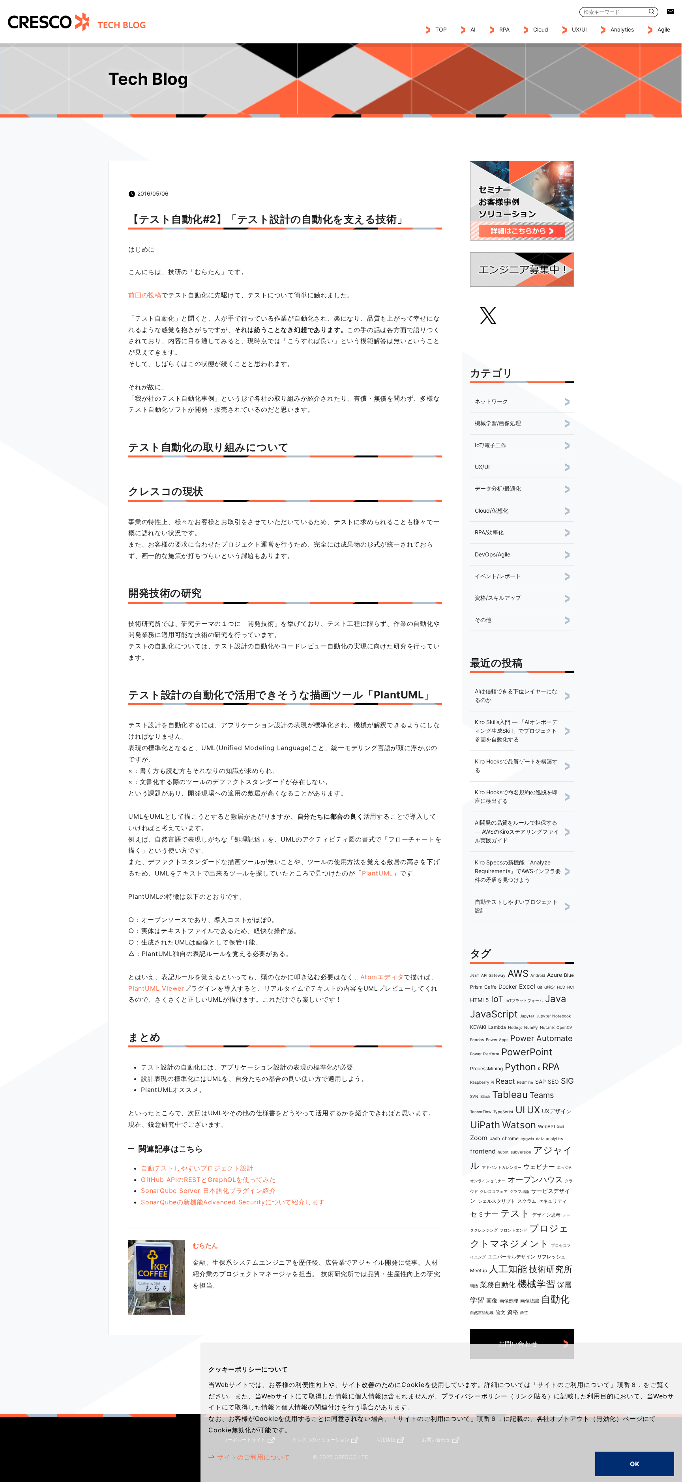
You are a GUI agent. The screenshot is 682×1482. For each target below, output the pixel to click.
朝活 (474, 1285)
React (505, 1081)
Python (520, 1067)
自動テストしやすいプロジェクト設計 (197, 1168)
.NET (474, 975)
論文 (500, 1312)
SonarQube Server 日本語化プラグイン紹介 (208, 1191)
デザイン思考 (546, 1215)
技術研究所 (550, 1269)
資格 (512, 1311)
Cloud (540, 29)
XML (561, 1126)
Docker (507, 986)
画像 (491, 1300)
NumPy (531, 1027)
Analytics (622, 29)
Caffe (490, 987)
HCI (570, 987)
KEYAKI (478, 1027)
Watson (519, 1125)
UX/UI (579, 29)
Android (537, 975)
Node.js (515, 1027)
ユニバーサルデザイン (511, 1257)
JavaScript (494, 1014)
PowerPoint (527, 1052)
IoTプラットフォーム (524, 1000)
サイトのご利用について (253, 1457)
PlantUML (377, 873)
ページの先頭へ (598, 1436)
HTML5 (479, 1000)
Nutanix (547, 1027)
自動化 (555, 1299)
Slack (485, 1096)
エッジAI (565, 1167)
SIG (567, 1081)
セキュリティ (552, 1201)
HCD (561, 987)
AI (473, 29)
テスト (515, 1213)
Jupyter (527, 1016)
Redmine (525, 1082)
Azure (554, 974)
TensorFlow (480, 1111)
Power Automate (541, 1038)
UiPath (485, 1125)
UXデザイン (556, 1111)
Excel (527, 986)
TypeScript (503, 1111)
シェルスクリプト (496, 1201)
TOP (441, 29)
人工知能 (508, 1269)
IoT (497, 999)
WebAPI (546, 1126)
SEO (553, 1081)
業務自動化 (497, 1284)
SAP (540, 1081)
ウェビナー (539, 1166)
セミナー (484, 1214)
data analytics (549, 1138)
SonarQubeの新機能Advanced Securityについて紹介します (233, 1202)
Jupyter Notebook (553, 1016)
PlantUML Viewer (156, 988)
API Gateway (493, 975)
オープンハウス (535, 1179)
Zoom (478, 1138)
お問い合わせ (670, 11)
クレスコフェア (494, 1191)
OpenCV (564, 1027)
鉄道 (524, 1312)
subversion (521, 1152)
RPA (551, 1067)
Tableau (510, 1094)
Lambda (497, 1027)
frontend (483, 1151)
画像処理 (508, 1301)
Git (539, 987)
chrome (510, 1138)
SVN (474, 1096)
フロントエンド (513, 1230)
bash (494, 1138)
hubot (503, 1152)
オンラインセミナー (488, 1180)
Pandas (477, 1039)
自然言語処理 (482, 1312)
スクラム (526, 1201)
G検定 (549, 987)
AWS (518, 973)
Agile (664, 29)
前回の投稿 (144, 295)
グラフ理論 (519, 1191)
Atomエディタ (382, 977)
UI (520, 1110)
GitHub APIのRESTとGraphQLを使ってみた (208, 1179)
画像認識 (529, 1301)
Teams (542, 1095)
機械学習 (536, 1284)
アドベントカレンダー (501, 1167)
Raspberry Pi (482, 1082)
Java (555, 998)
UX (533, 1110)
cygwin (527, 1138)
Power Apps (497, 1039)
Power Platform (484, 1053)
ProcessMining (486, 1068)
